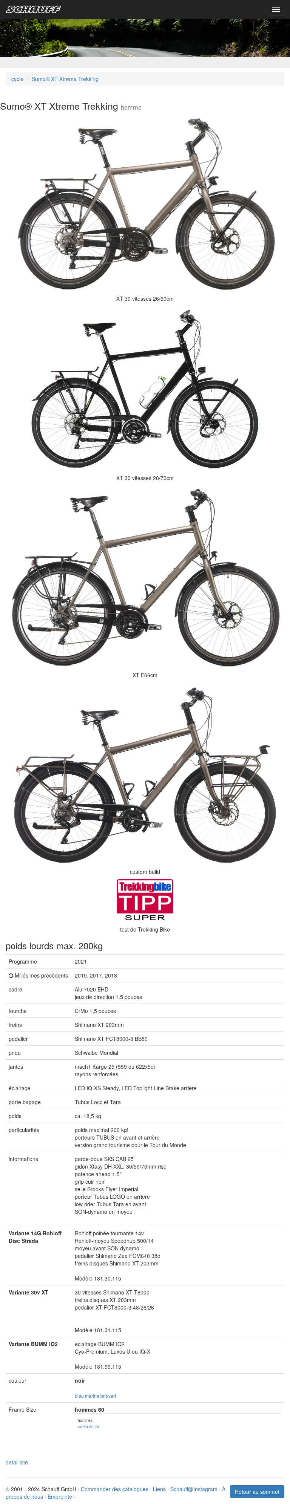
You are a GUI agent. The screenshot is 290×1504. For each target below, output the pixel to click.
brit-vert (108, 1395)
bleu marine (87, 1395)
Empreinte (60, 1496)
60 (91, 1426)
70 (97, 1426)
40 (80, 1426)
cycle (17, 79)
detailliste (17, 1462)
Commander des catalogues (114, 1489)
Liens (159, 1489)
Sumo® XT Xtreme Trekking (65, 79)
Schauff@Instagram (194, 1489)
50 (85, 1426)
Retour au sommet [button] (257, 1491)
